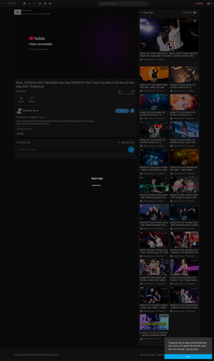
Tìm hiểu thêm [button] (192, 349)
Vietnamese (96, 185)
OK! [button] (188, 357)
